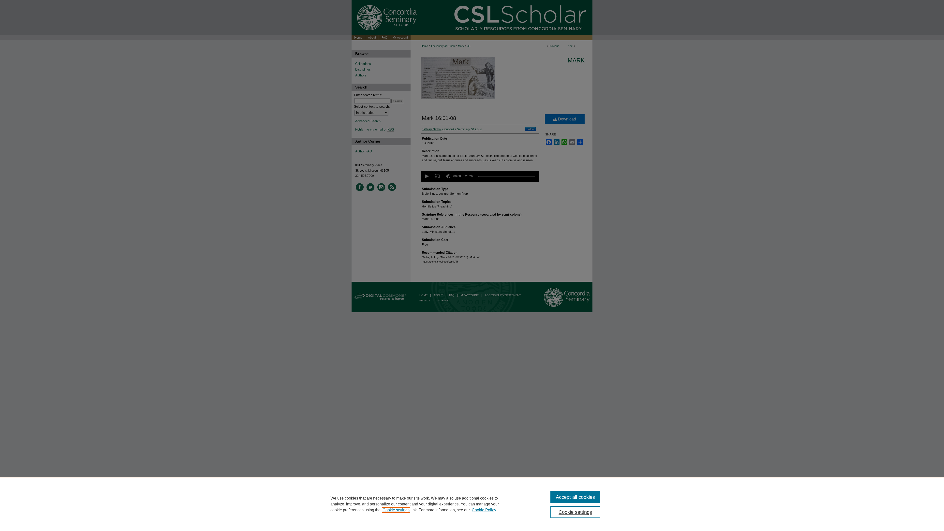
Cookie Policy (484, 510)
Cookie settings (396, 510)
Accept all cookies (575, 497)
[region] (472, 504)
